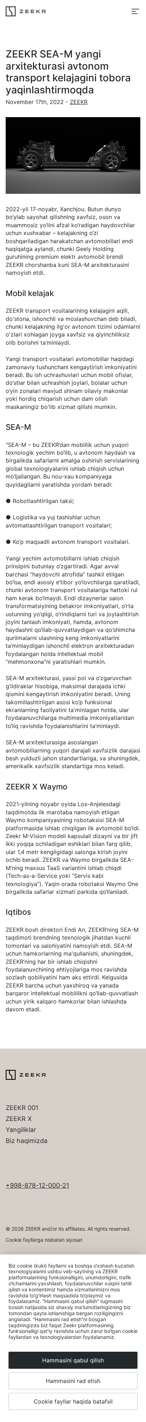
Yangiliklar (21, 1129)
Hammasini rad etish (73, 1380)
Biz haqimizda (26, 1140)
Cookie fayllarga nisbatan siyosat (44, 1240)
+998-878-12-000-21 (37, 1185)
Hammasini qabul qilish (73, 1360)
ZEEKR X (19, 1118)
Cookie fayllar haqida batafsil (73, 1401)
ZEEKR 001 (22, 1107)
